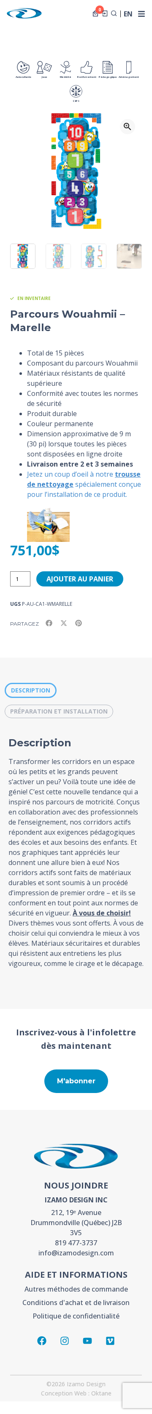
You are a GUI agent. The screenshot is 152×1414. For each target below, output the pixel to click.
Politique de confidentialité (76, 1316)
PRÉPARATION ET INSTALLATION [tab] (59, 711)
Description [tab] (30, 690)
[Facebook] (42, 1341)
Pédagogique (108, 76)
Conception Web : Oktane (76, 1393)
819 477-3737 (76, 1242)
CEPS (76, 100)
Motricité (65, 76)
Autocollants (23, 76)
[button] (127, 126)
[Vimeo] (110, 1341)
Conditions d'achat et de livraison (76, 1302)
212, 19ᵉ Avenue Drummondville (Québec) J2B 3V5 (76, 1222)
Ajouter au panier (79, 579)
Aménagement (129, 76)
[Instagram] (64, 1341)
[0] (95, 13)
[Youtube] (87, 1341)
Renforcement (86, 76)
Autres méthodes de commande (76, 1289)
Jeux (44, 76)
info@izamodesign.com (76, 1252)
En (128, 14)
